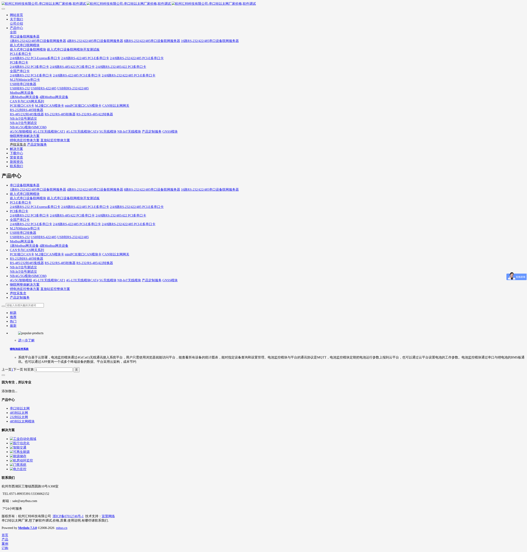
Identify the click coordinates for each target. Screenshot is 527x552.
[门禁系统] (18, 464)
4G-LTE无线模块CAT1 (49, 280)
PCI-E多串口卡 (20, 202)
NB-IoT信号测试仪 (23, 267)
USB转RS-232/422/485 (73, 237)
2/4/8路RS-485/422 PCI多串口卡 (72, 215)
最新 (13, 325)
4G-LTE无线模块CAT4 (82, 280)
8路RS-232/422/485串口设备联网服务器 (152, 189)
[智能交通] (18, 447)
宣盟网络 (108, 516)
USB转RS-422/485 (43, 237)
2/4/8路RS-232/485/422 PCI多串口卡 (121, 215)
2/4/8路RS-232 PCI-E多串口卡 (31, 224)
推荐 (13, 317)
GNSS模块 (170, 280)
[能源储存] (18, 456)
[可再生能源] (20, 451)
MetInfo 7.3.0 (27, 528)
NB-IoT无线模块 (129, 280)
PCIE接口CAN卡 (22, 254)
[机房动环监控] (21, 460)
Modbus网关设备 (22, 241)
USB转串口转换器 (23, 232)
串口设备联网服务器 (25, 185)
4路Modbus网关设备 (54, 245)
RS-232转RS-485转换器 (26, 258)
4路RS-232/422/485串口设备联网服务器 (95, 189)
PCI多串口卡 (19, 211)
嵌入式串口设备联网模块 (28, 198)
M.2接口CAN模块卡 (49, 254)
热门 (13, 321)
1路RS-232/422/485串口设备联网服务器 (38, 189)
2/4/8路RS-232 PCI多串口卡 (29, 215)
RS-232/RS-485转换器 (60, 263)
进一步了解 (26, 340)
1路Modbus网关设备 (24, 245)
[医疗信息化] (20, 443)
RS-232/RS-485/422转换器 (94, 263)
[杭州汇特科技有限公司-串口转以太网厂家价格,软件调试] (263, 4)
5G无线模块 (108, 280)
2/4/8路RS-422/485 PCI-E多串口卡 (85, 207)
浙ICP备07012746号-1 (68, 516)
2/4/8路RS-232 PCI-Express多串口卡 (35, 207)
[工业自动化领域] (23, 439)
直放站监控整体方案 (55, 289)
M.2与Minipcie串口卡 (25, 228)
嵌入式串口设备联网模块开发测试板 (73, 198)
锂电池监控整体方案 (25, 289)
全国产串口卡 (20, 219)
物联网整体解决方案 (25, 284)
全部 (13, 32)
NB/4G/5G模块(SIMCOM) (28, 276)
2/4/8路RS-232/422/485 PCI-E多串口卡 (137, 207)
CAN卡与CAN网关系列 (27, 250)
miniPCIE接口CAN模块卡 (83, 254)
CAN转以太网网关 (115, 254)
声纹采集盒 (18, 293)
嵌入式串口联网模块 (25, 194)
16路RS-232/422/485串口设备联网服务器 (210, 189)
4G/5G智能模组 (21, 280)
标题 (13, 312)
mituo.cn (61, 528)
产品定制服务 (152, 280)
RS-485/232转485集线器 (27, 263)
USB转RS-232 (20, 237)
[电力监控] (18, 469)
